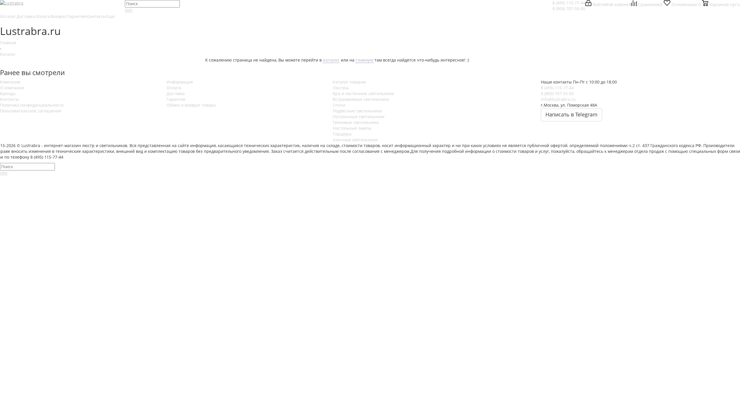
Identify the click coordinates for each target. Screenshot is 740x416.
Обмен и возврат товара (191, 105)
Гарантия (175, 99)
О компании (12, 87)
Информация (179, 82)
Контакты (9, 99)
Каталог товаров (349, 82)
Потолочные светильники (358, 116)
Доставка (175, 93)
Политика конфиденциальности (32, 105)
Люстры (341, 87)
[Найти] (128, 11)
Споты (339, 105)
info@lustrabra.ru (558, 99)
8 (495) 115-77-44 (568, 2)
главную (364, 60)
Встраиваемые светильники (361, 99)
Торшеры (342, 134)
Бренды (8, 93)
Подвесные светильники (357, 111)
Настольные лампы (352, 128)
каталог (331, 60)
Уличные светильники (355, 139)
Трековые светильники (356, 122)
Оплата (173, 87)
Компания (10, 82)
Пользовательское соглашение (31, 111)
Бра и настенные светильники (363, 93)
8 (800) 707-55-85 (568, 8)
